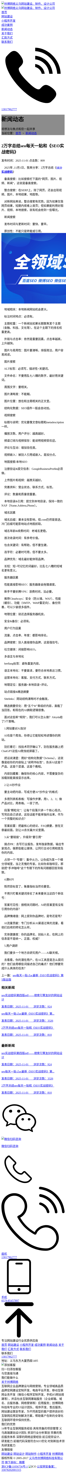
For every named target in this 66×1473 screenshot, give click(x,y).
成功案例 (40, 1344)
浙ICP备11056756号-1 (14, 1466)
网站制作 (31, 1453)
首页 (18, 133)
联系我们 (25, 1349)
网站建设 (13, 1344)
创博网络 (57, 1453)
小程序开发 (27, 1344)
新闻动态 (31, 133)
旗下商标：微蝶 (15, 1462)
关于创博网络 (9, 1381)
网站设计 (19, 1453)
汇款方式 (13, 1349)
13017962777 (9, 1356)
